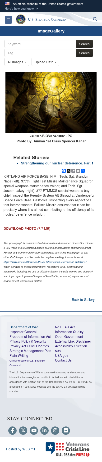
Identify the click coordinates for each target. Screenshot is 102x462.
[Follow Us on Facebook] (12, 430)
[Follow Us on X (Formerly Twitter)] (23, 430)
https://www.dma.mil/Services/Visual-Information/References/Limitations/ (45, 262)
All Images (16, 61)
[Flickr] (66, 430)
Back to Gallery (83, 299)
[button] (22, 8)
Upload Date (44, 61)
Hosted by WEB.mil (20, 449)
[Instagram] (55, 430)
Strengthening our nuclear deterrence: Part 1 (57, 163)
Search (84, 43)
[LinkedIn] (44, 430)
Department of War (23, 327)
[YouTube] (34, 430)
